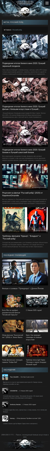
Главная (8, 30)
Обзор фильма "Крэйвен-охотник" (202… (29, 418)
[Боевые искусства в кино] (25, 12)
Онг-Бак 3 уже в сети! (27, 377)
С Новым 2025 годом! (26, 391)
